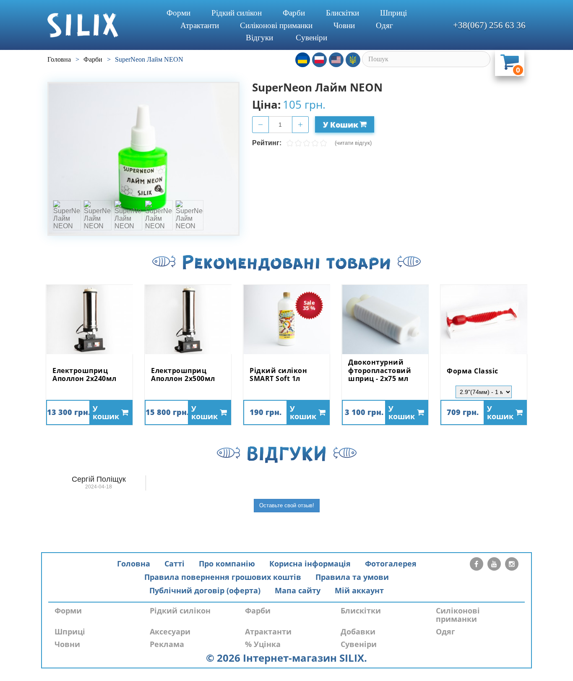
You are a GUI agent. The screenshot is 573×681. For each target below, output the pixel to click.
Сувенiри (311, 38)
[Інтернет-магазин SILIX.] (97, 25)
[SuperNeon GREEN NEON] (143, 159)
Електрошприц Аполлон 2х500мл (183, 375)
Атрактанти (199, 25)
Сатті (174, 563)
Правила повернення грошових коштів (222, 577)
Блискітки (342, 13)
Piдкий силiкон (236, 13)
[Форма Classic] (483, 319)
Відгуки (259, 38)
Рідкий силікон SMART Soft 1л (278, 375)
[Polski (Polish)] (319, 59)
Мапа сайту (297, 590)
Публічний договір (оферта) (204, 590)
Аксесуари (170, 631)
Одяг (384, 25)
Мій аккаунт (359, 590)
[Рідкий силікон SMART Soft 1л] (286, 319)
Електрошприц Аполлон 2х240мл (84, 375)
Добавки (358, 631)
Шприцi (393, 13)
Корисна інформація (310, 563)
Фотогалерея (391, 563)
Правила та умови (352, 577)
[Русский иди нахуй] (353, 59)
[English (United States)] (336, 59)
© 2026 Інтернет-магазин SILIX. (286, 658)
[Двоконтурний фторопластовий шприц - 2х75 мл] (385, 319)
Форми (178, 13)
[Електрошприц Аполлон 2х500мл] (188, 319)
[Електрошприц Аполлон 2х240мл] (89, 319)
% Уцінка (263, 644)
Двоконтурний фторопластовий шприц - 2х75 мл (379, 370)
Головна (133, 563)
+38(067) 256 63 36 (489, 25)
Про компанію (227, 563)
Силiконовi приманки (276, 25)
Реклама (167, 644)
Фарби (294, 13)
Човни (344, 25)
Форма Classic (472, 371)
